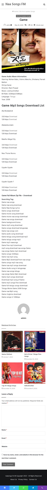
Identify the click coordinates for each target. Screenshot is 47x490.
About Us (13, 479)
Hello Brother (29, 386)
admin (8, 25)
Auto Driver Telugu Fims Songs (32, 355)
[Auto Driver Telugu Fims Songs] (34, 341)
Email (4, 438)
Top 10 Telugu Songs (9, 386)
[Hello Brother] (34, 373)
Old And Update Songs (27, 11)
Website (4, 446)
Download (13, 116)
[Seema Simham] (12, 341)
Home (16, 11)
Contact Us (33, 479)
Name (4, 430)
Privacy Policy (23, 479)
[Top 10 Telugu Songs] (12, 373)
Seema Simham (7, 354)
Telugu (12, 97)
